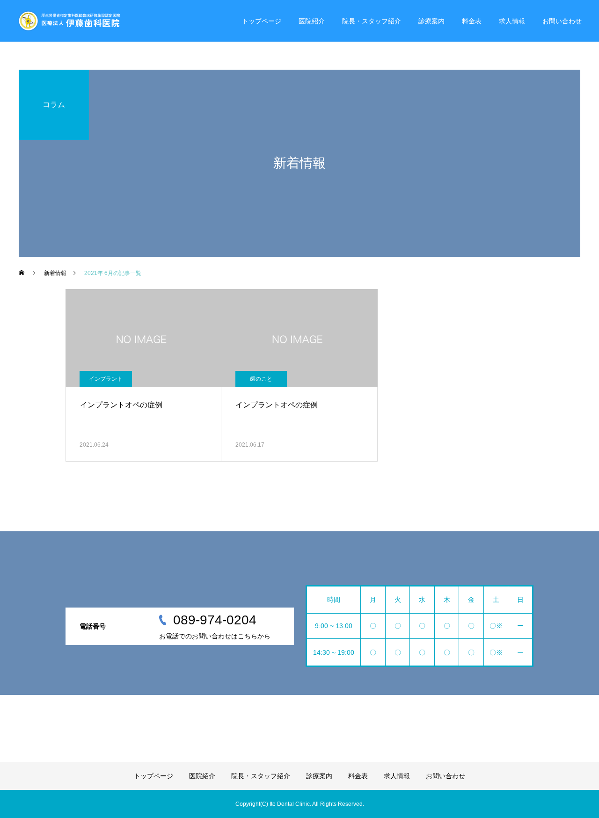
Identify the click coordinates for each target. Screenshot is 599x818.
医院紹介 (312, 21)
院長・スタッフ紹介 (371, 21)
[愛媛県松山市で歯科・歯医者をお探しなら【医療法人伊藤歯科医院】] (68, 21)
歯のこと (261, 379)
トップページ (261, 21)
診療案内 (431, 21)
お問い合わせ (562, 21)
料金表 (472, 21)
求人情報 (512, 21)
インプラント (106, 379)
